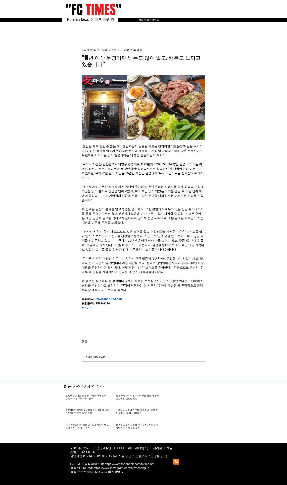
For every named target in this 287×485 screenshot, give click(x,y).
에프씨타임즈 (104, 19)
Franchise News (78, 19)
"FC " (93, 9)
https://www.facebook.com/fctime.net (129, 464)
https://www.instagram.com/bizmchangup (121, 468)
